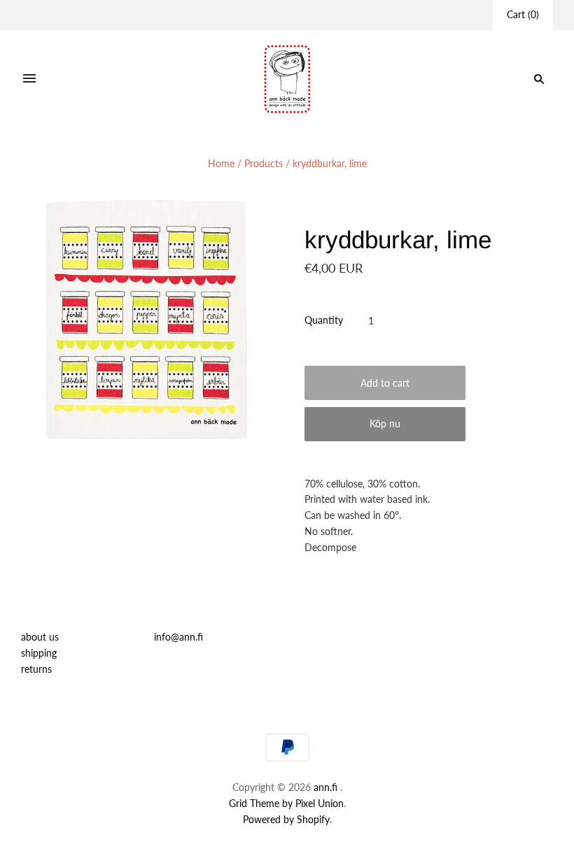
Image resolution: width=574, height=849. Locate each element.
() (523, 14)
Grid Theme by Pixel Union (286, 803)
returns (36, 669)
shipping (39, 653)
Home (221, 163)
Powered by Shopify (286, 819)
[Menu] (29, 79)
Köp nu (385, 423)
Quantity (323, 320)
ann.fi (325, 787)
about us (40, 637)
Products (263, 163)
